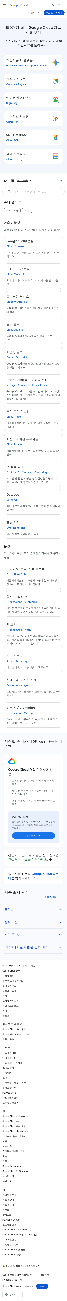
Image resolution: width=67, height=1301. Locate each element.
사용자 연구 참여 (10, 1244)
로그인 (61, 5)
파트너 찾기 (8, 1200)
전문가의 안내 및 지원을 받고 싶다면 (33, 857)
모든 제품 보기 (9, 1039)
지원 (4, 1141)
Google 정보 (8, 1275)
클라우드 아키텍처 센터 (13, 1151)
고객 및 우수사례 (10, 1000)
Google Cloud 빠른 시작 (13, 1126)
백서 (4, 1010)
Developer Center (11, 1219)
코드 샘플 (7, 1146)
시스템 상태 (8, 1176)
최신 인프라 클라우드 (12, 981)
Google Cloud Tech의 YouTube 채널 (19, 1234)
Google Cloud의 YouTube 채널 (17, 1229)
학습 (4, 1156)
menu (4, 5)
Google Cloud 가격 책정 (13, 1029)
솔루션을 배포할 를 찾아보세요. (33, 876)
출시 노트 (7, 1181)
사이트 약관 (43, 1275)
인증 (4, 1161)
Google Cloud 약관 (13, 1280)
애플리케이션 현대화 (12, 1063)
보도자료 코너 (9, 1224)
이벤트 (5, 1210)
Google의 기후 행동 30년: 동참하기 (23, 1266)
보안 (4, 1078)
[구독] (42, 1286)
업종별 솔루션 (9, 1088)
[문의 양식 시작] (33, 835)
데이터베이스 (9, 1058)
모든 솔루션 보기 (10, 1103)
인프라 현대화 (9, 1053)
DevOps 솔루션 (9, 1093)
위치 (4, 996)
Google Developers (11, 1166)
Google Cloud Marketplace (15, 1131)
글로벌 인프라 (9, 991)
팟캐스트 (6, 1214)
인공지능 (6, 1073)
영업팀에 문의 (9, 1195)
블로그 (5, 1015)
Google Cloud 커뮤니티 (13, 1254)
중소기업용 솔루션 (11, 1098)
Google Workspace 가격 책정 (16, 1034)
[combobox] (12, 1294)
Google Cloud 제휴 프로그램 (15, 1116)
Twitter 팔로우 (9, 1239)
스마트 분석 (8, 1068)
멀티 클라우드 (9, 986)
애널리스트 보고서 (11, 1005)
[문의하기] (35, 12)
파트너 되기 (8, 1205)
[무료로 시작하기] (54, 12)
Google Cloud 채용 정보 (13, 1249)
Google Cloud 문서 (11, 1121)
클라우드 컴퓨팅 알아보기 (14, 1136)
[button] (62, 192)
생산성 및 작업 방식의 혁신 (15, 1083)
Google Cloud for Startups (15, 1171)
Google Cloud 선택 (11, 971)
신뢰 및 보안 (8, 976)
